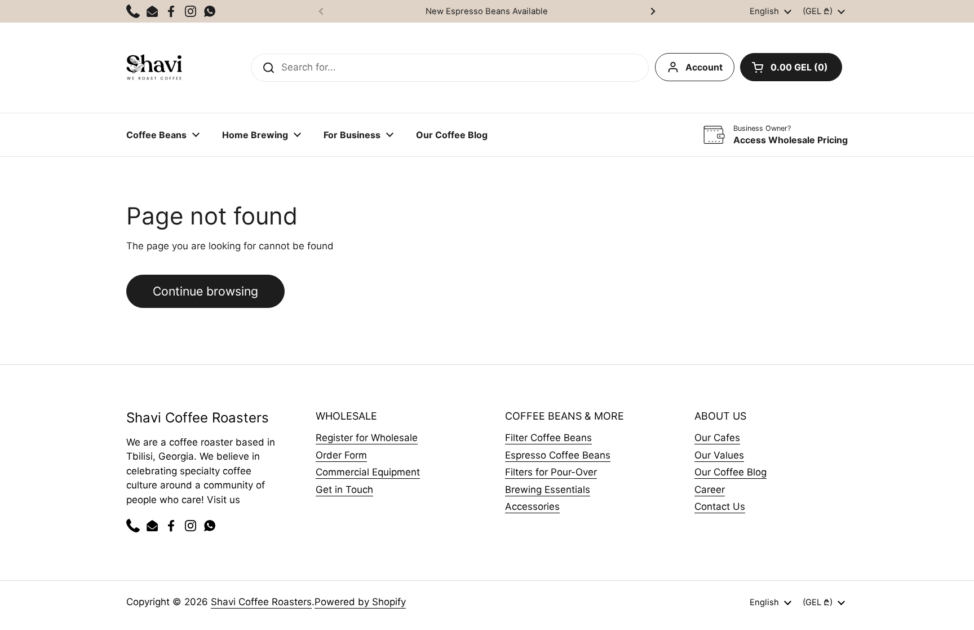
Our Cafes (717, 437)
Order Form (341, 455)
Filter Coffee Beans (548, 437)
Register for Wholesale (367, 437)
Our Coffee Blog (730, 472)
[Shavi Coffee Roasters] (154, 67)
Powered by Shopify (360, 601)
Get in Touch (344, 489)
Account (704, 67)
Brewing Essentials (547, 489)
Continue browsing (205, 291)
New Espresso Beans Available (487, 11)
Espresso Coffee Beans (557, 455)
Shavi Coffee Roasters (261, 601)
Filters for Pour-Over (551, 472)
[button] (791, 67)
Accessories (532, 506)
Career (709, 489)
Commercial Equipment (368, 472)
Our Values (719, 455)
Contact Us (719, 506)
